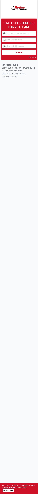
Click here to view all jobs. (14, 74)
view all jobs (32, 57)
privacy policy (22, 487)
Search (19, 52)
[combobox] (19, 33)
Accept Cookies (8, 490)
